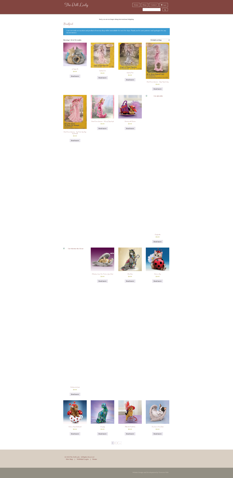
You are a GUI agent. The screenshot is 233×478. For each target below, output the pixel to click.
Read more (75, 76)
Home (136, 5)
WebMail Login (83, 459)
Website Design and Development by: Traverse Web (150, 472)
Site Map (69, 459)
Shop (145, 5)
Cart (164, 5)
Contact (154, 5)
